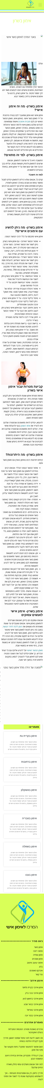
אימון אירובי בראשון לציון (33, 998)
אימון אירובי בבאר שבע (33, 1004)
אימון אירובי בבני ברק (34, 993)
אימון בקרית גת (28, 736)
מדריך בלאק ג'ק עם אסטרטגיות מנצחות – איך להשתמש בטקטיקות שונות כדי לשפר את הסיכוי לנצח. (23, 1076)
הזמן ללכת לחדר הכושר (12, 626)
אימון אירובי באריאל (35, 1009)
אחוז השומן (25, 425)
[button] (40, 5)
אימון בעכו (31, 874)
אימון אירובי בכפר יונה (34, 1015)
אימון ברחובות (29, 761)
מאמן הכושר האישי (35, 650)
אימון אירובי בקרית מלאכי (32, 987)
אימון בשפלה (29, 846)
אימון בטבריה (29, 818)
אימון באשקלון (29, 790)
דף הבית (27, 26)
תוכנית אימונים (24, 121)
